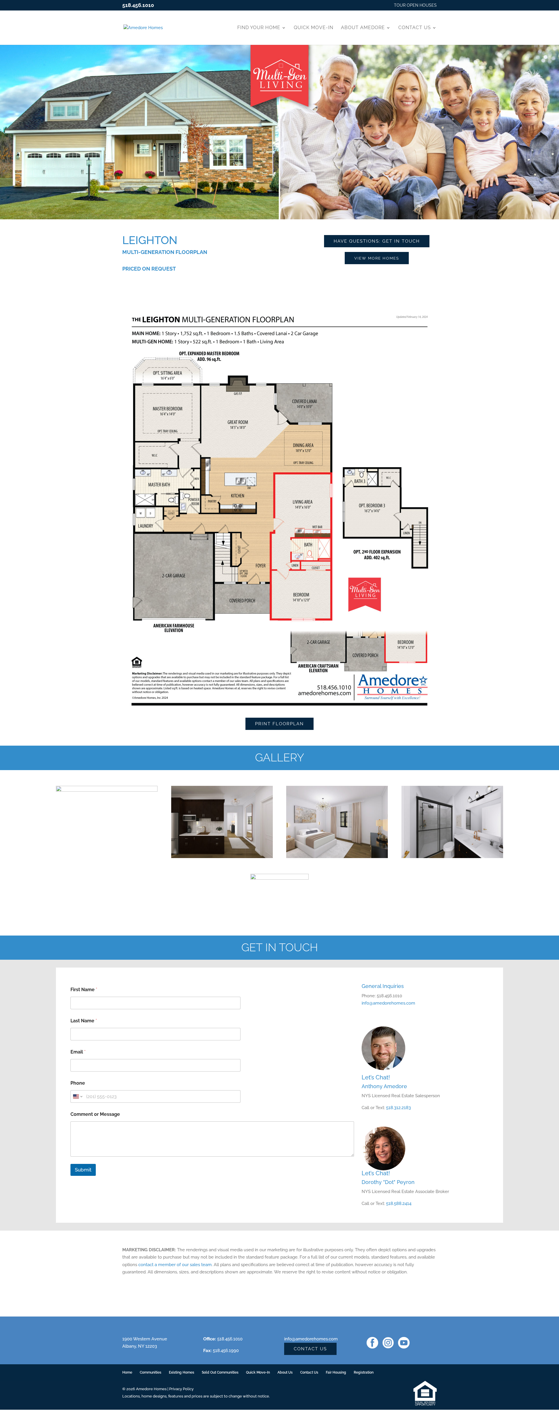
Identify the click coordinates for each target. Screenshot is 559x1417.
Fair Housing (336, 1372)
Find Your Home (258, 27)
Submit (83, 1170)
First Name (83, 989)
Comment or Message (95, 1114)
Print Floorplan (279, 723)
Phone (77, 1083)
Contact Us (414, 27)
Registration (364, 1372)
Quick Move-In (313, 27)
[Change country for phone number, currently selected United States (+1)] (77, 1096)
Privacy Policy (181, 1389)
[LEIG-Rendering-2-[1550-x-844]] (222, 858)
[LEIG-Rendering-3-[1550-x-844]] (107, 858)
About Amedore (363, 27)
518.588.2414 (398, 1203)
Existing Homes (181, 1372)
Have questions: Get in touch (377, 241)
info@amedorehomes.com (388, 1003)
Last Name (83, 1021)
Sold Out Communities (220, 1372)
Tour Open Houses (415, 5)
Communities (150, 1372)
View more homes (376, 258)
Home (127, 1372)
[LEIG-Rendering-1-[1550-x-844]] (337, 858)
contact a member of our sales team (175, 1264)
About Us (285, 1372)
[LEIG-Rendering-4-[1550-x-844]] (452, 858)
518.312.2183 (398, 1107)
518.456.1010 (138, 5)
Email (78, 1052)
